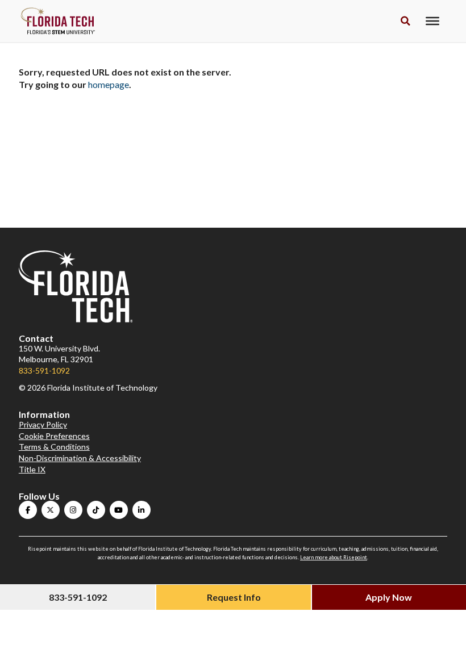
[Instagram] (73, 510)
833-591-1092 (44, 370)
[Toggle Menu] (432, 21)
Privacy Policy (43, 424)
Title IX (32, 469)
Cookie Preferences (54, 436)
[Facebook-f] (28, 510)
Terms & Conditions (54, 446)
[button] (405, 21)
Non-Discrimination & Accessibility (80, 458)
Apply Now (388, 597)
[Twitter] (50, 510)
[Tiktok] (96, 510)
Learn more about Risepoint (333, 557)
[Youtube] (119, 510)
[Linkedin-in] (141, 510)
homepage (108, 84)
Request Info (234, 597)
